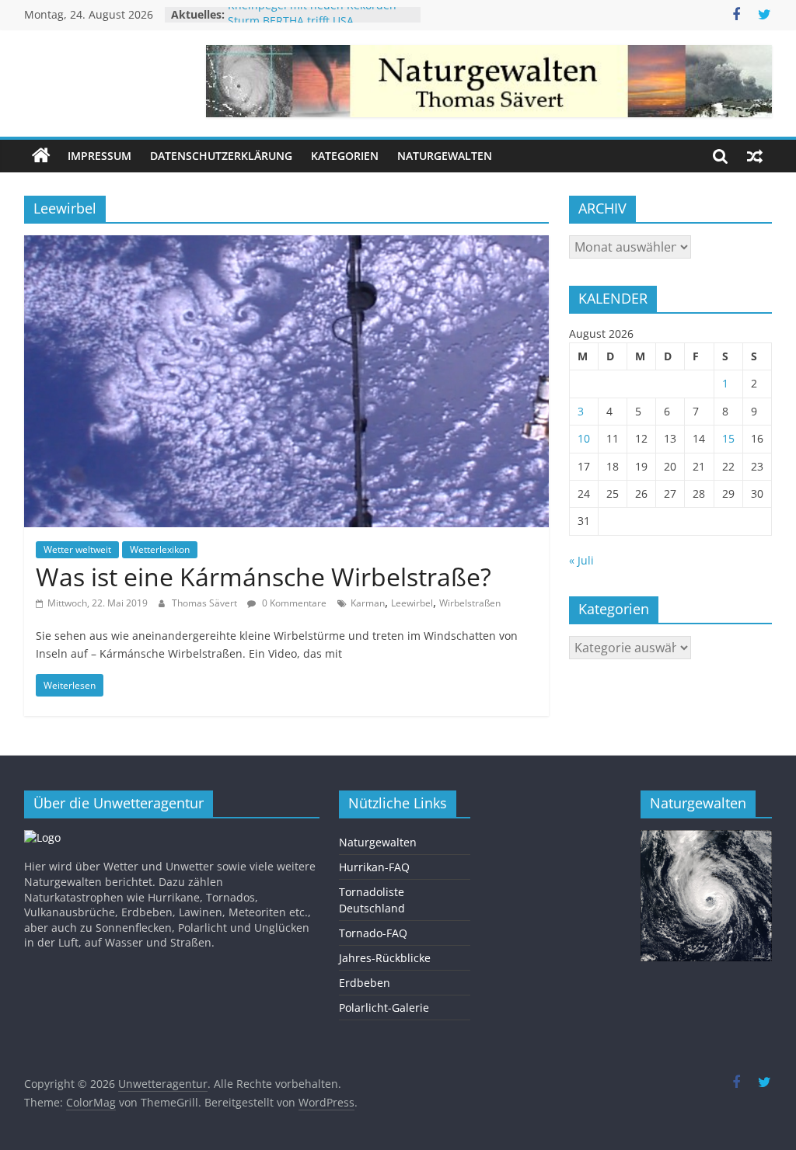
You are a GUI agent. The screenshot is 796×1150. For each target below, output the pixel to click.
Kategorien (345, 155)
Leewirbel (412, 603)
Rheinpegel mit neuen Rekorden (312, 14)
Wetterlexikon (160, 549)
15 (728, 438)
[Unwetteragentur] (41, 156)
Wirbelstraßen (470, 603)
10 (584, 438)
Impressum (99, 155)
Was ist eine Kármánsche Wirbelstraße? (263, 576)
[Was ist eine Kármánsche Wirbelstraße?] (286, 244)
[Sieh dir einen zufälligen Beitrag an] (755, 156)
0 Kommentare (293, 603)
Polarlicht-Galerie (384, 1007)
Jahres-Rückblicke (385, 957)
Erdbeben (364, 982)
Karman (368, 603)
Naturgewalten (444, 155)
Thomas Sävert (205, 603)
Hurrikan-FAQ (374, 867)
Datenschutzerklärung (221, 155)
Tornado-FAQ (373, 933)
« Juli (581, 560)
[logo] (42, 837)
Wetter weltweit (77, 549)
